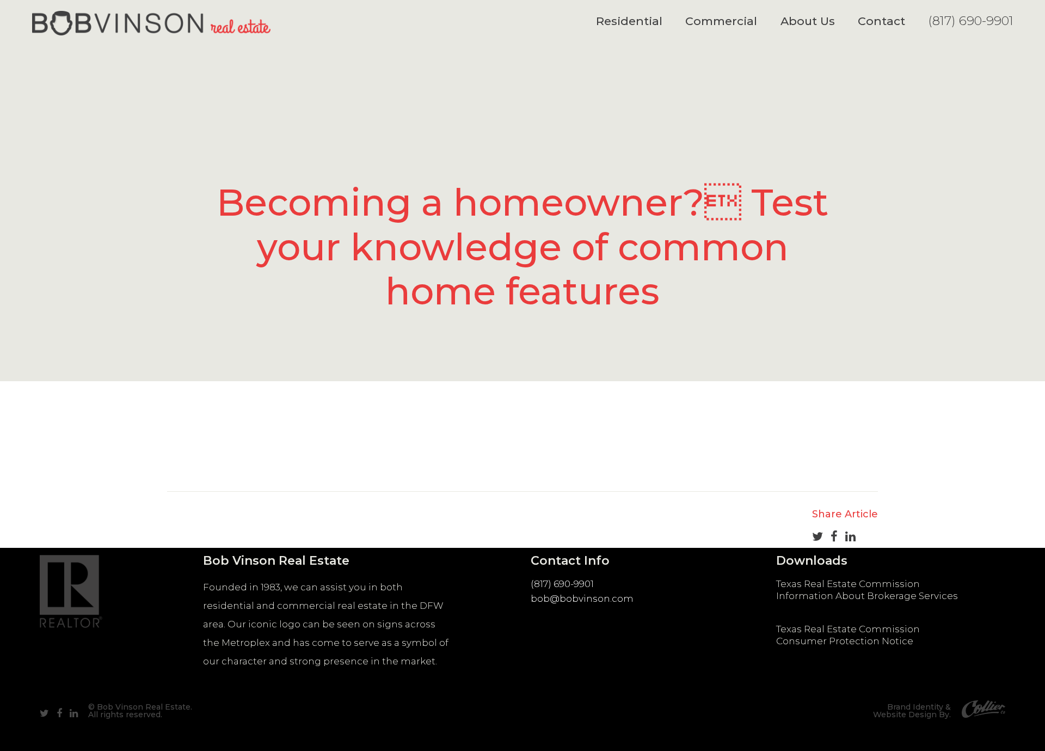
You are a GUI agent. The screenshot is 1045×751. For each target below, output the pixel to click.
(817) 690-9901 (970, 20)
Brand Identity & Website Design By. (912, 710)
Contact (881, 21)
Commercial (721, 21)
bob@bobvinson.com (582, 598)
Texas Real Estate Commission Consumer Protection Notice (848, 635)
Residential (629, 21)
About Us (807, 21)
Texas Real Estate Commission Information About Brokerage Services (867, 589)
